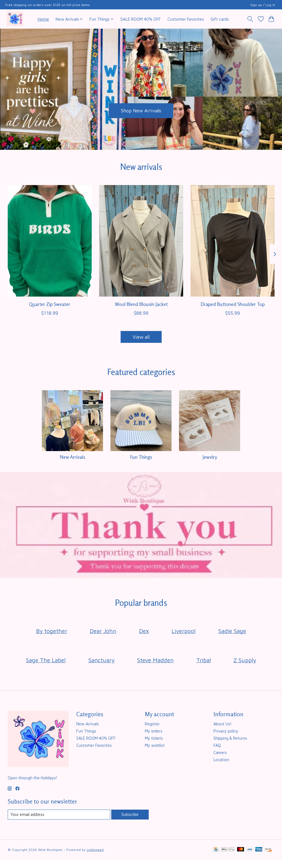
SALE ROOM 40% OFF (140, 19)
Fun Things (141, 457)
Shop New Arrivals (141, 110)
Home (43, 19)
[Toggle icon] (250, 19)
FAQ (217, 745)
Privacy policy (225, 731)
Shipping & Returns (230, 738)
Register (152, 723)
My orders (153, 731)
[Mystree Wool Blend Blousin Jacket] (141, 241)
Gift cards (220, 19)
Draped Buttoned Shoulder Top (232, 304)
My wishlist (155, 745)
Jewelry (209, 457)
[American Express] (258, 849)
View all (141, 337)
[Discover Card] (268, 849)
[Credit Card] (215, 849)
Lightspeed (95, 850)
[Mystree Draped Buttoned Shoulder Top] (233, 241)
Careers (220, 752)
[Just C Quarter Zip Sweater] (50, 241)
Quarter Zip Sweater (49, 304)
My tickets (154, 738)
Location (221, 759)
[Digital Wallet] (228, 849)
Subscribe (130, 814)
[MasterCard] (240, 849)
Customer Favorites (185, 19)
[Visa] (249, 849)
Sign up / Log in (262, 5)
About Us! (222, 723)
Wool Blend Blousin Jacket (141, 304)
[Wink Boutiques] (15, 18)
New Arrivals (72, 457)
